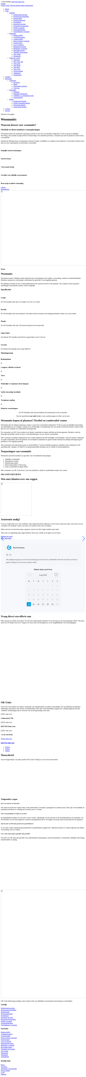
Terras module (18, 71)
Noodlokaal (17, 22)
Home (7, 9)
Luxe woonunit (18, 45)
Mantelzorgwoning (19, 47)
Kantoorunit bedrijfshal (21, 16)
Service (7, 111)
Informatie (8, 79)
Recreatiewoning (19, 50)
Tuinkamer (17, 73)
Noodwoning (17, 43)
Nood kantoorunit (19, 20)
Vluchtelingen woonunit (21, 32)
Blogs (15, 84)
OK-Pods (16, 60)
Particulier (12, 33)
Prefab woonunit (18, 28)
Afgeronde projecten (20, 86)
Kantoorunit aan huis (20, 15)
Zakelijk (12, 13)
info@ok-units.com (7, 743)
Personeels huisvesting (20, 26)
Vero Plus (16, 67)
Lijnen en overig (14, 58)
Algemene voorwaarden (9, 1069)
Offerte (3, 187)
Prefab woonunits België (21, 103)
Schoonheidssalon (19, 30)
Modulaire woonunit (20, 48)
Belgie (11, 99)
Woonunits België (19, 105)
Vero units (16, 64)
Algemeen (12, 80)
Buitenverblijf (18, 35)
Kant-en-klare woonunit (21, 41)
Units (7, 11)
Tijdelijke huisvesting (20, 52)
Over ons (16, 88)
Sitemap (3, 1074)
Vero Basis (17, 65)
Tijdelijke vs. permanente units (23, 96)
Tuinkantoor (17, 75)
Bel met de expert (6, 536)
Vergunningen (18, 97)
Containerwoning (19, 37)
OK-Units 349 (18, 62)
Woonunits (17, 56)
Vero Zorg (16, 69)
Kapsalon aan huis (19, 24)
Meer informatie (6, 538)
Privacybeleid (5, 1070)
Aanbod (7, 77)
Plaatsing (16, 92)
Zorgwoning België (19, 107)
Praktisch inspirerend (20, 94)
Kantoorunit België (19, 101)
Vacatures (16, 82)
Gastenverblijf (18, 39)
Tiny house (17, 54)
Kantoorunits (17, 18)
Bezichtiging (5, 189)
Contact (7, 109)
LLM (2, 1072)
